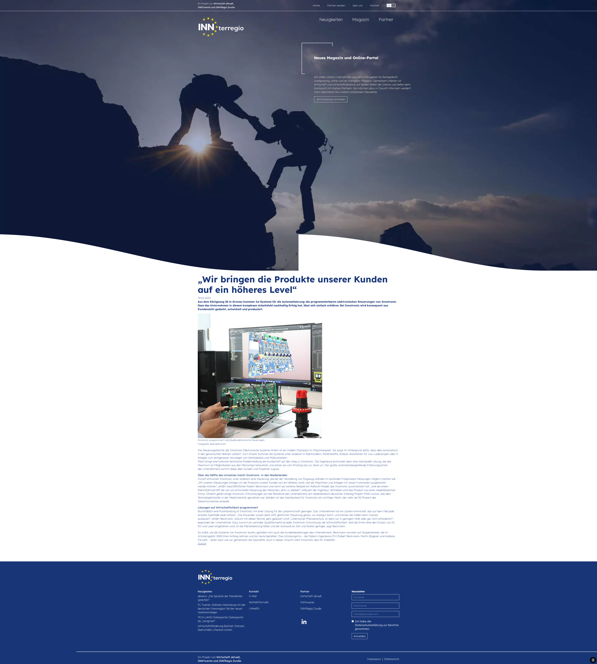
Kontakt (374, 5)
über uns (358, 5)
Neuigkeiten (331, 19)
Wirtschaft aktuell (310, 596)
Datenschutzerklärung (369, 625)
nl (393, 5)
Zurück (202, 543)
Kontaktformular (259, 602)
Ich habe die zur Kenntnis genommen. (377, 625)
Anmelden (360, 636)
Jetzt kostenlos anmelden (330, 99)
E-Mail (253, 596)
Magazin (360, 19)
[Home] (221, 26)
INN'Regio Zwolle (310, 608)
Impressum (374, 659)
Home (316, 5)
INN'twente (307, 602)
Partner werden (336, 5)
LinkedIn (254, 608)
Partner (386, 19)
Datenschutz (391, 659)
